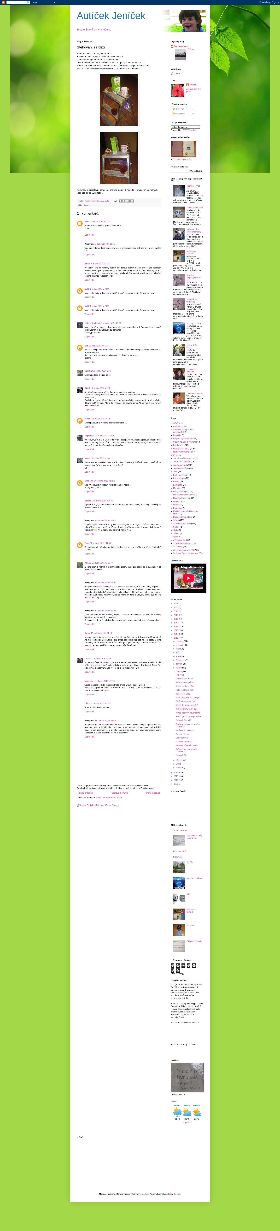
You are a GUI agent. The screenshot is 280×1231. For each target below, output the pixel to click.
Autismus (177, 426)
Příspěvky (179, 109)
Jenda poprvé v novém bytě (188, 713)
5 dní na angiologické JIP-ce (194, 277)
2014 (176, 634)
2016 (176, 626)
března (179, 760)
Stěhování (177, 857)
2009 (176, 784)
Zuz (86, 346)
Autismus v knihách (191, 252)
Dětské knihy (179, 445)
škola (175, 530)
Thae (87, 543)
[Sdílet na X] (126, 201)
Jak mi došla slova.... (192, 346)
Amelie (192, 85)
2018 (176, 619)
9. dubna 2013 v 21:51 (105, 244)
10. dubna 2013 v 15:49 (102, 563)
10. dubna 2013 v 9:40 (100, 458)
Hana (87, 221)
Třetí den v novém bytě (186, 701)
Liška (87, 703)
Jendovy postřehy (181, 468)
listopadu (180, 645)
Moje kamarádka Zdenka (184, 495)
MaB (87, 289)
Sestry (176, 520)
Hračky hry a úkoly (181, 448)
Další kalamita (182, 738)
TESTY (176, 533)
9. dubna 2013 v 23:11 (99, 289)
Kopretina (89, 436)
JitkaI (87, 388)
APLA (175, 423)
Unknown (89, 481)
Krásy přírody (179, 478)
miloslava (89, 681)
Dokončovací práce (184, 679)
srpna (178, 656)
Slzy (188, 894)
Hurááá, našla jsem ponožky (188, 716)
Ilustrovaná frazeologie (183, 452)
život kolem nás (181, 46)
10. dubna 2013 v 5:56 (101, 371)
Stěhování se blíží (183, 720)
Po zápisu (191, 925)
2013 (176, 638)
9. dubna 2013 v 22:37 (100, 264)
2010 (176, 780)
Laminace (177, 485)
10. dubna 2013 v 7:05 (100, 388)
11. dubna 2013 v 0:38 (101, 658)
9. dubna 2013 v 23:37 (111, 323)
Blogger (177, 1194)
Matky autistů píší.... (181, 491)
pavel (87, 264)
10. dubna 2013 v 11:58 (100, 543)
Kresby (176, 481)
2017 (176, 623)
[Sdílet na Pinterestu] (132, 201)
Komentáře (180, 114)
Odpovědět (89, 235)
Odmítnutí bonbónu (191, 370)
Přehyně (191, 49)
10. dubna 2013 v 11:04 (105, 520)
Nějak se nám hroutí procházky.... (195, 230)
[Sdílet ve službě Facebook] (129, 201)
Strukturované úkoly (182, 524)
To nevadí (180, 675)
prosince (180, 641)
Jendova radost (180, 465)
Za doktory (177, 547)
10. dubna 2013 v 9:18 (104, 436)
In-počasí (187, 1122)
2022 (176, 608)
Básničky (177, 435)
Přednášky (178, 508)
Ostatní (86, 205)
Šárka (175, 527)
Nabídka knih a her (181, 498)
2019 (176, 615)
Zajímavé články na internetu (185, 553)
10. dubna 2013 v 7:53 (101, 419)
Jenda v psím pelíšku (185, 686)
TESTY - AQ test (180, 830)
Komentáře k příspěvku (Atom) (109, 798)
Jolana (88, 563)
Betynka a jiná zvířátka (183, 438)
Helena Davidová (92, 323)
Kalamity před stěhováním (187, 745)
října (178, 649)
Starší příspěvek (153, 793)
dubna (179, 671)
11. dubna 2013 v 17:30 (104, 681)
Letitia (87, 658)
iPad (175, 455)
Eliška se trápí (179, 851)
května (179, 668)
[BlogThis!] (123, 201)
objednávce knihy (184, 159)
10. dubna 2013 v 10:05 (104, 481)
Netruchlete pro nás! (184, 690)
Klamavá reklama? (184, 742)
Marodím (177, 488)
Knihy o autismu (180, 475)
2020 (176, 611)
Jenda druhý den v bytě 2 (187, 705)
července (180, 660)
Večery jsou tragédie (185, 682)
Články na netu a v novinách (185, 442)
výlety (175, 537)
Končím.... (191, 862)
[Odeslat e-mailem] (120, 201)
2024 (176, 604)
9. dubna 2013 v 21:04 (100, 221)
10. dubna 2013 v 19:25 (105, 611)
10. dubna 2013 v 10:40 (102, 501)
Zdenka (88, 501)
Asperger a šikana (195, 323)
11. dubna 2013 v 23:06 (105, 721)
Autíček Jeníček (111, 15)
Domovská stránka (120, 793)
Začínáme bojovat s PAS (184, 550)
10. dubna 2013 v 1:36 (99, 346)
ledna (178, 768)
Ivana (87, 458)
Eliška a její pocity (194, 941)
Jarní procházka (183, 694)
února (179, 764)
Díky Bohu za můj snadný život (194, 837)
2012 (176, 772)
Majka (87, 371)
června (179, 664)
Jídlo (175, 471)
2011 (176, 776)
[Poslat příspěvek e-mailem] (115, 201)
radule (87, 419)
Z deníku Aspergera (181, 543)
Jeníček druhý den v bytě (187, 709)
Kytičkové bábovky (195, 393)
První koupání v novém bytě (188, 697)
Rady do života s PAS (182, 517)
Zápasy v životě (182, 734)
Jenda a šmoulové (195, 208)
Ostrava (176, 505)
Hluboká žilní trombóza (192, 300)
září (178, 652)
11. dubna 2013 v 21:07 (101, 703)
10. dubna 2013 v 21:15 (101, 633)
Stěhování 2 (181, 755)
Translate (192, 130)
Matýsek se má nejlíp (185, 730)
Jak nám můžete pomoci (184, 458)
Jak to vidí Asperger (181, 462)
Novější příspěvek (85, 793)
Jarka (87, 633)
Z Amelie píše (179, 540)
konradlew (144, 1194)
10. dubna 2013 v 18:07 (105, 583)
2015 (176, 630)
